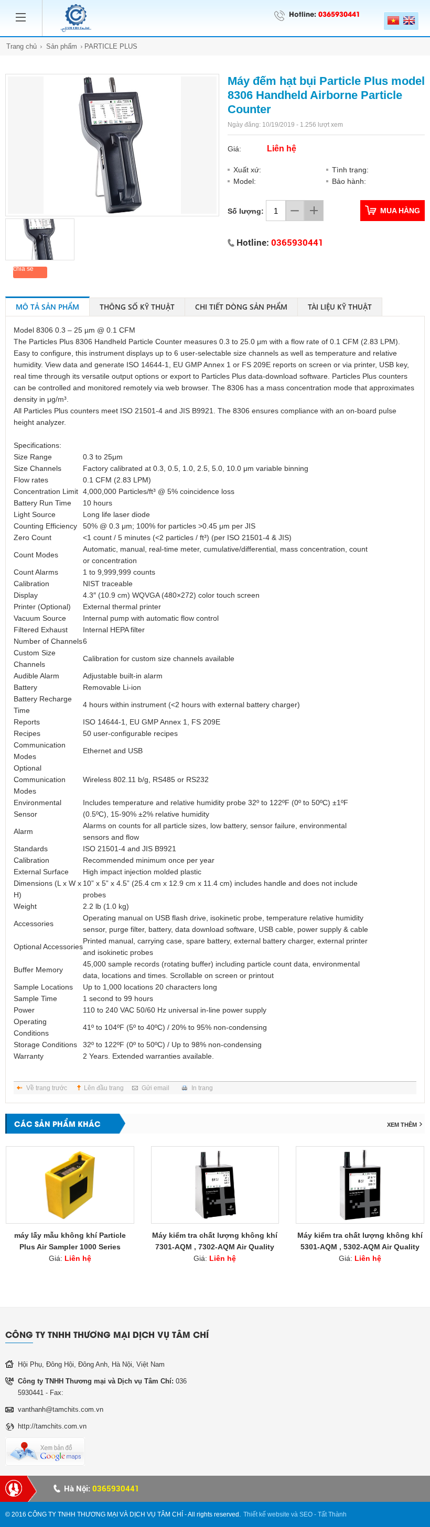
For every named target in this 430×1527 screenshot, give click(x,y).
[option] (112, 145)
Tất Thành (332, 1514)
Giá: (70, 1258)
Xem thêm (402, 1125)
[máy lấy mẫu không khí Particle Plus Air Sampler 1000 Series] (70, 1185)
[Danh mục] (23, 10)
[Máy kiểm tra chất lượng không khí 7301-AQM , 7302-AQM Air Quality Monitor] (215, 1185)
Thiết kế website (266, 1514)
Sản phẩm (61, 46)
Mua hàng (400, 210)
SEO (306, 1514)
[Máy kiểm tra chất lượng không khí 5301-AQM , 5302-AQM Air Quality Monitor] (360, 1185)
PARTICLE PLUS (110, 46)
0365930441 (339, 13)
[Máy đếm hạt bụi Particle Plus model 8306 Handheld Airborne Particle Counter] (112, 145)
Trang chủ (21, 46)
